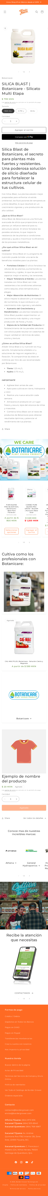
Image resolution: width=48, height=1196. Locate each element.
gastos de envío (10, 102)
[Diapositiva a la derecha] (29, 72)
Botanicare (22, 718)
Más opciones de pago (24, 143)
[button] (5, 12)
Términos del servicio (18, 1189)
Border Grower (21, 1182)
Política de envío (34, 1189)
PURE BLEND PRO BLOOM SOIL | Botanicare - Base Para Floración (11, 508)
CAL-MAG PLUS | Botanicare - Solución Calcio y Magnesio (24, 662)
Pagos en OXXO (12, 1027)
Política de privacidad (37, 1185)
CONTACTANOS (22, 993)
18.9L (34, 111)
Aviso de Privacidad (14, 1070)
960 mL (8, 111)
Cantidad (6, 116)
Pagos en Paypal (12, 1033)
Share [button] (7, 429)
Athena (10, 863)
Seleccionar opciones (11, 531)
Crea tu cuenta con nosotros (18, 1044)
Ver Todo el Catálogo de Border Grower (23, 1090)
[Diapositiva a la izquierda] (18, 72)
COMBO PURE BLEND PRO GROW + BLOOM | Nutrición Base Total (31, 508)
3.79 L (21, 111)
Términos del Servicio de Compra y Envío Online (24, 1077)
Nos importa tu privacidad (17, 1049)
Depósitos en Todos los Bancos (19, 1022)
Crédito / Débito (12, 1016)
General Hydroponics (30, 864)
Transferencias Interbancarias (18, 1038)
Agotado (24, 808)
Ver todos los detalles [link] (33, 818)
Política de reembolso (15, 1085)
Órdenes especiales (14, 1096)
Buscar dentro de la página (17, 1065)
